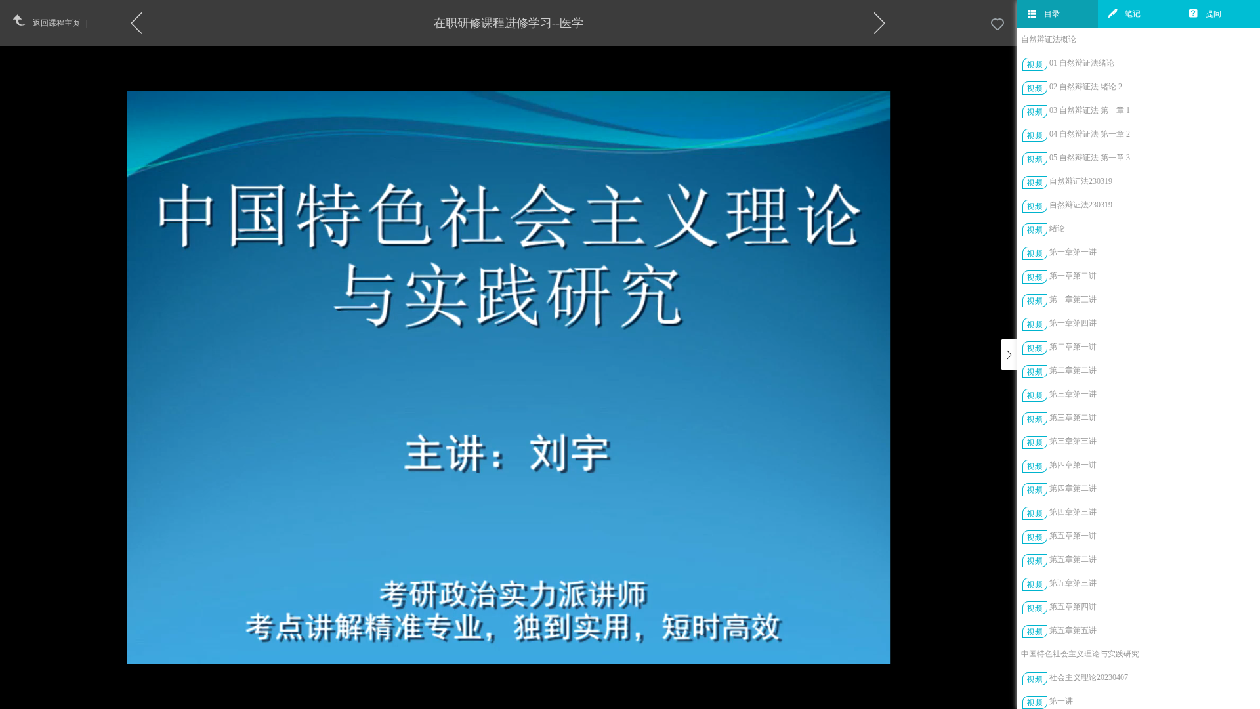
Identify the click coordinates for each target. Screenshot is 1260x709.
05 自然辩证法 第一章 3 (1089, 157)
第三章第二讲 (1073, 417)
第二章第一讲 (1073, 346)
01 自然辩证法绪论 (1081, 63)
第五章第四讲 (1073, 606)
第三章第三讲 (1073, 441)
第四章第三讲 (1073, 512)
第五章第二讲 (1073, 559)
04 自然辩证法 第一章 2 (1089, 134)
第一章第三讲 (1073, 299)
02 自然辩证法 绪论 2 (1085, 86)
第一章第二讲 (1073, 275)
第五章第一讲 (1073, 535)
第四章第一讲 (1073, 464)
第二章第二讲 (1073, 370)
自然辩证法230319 (1080, 181)
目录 (1052, 13)
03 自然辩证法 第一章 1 (1089, 110)
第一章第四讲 (1073, 323)
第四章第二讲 (1073, 488)
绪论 (1057, 228)
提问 (1213, 13)
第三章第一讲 (1073, 393)
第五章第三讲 (1073, 583)
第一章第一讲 (1073, 252)
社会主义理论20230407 (1088, 677)
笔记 (1133, 13)
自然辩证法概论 (1048, 39)
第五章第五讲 (1073, 630)
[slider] (542, 699)
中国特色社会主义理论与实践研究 (1080, 653)
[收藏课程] (997, 25)
